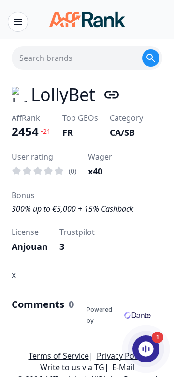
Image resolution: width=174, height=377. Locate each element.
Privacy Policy (121, 355)
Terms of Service (59, 355)
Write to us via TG (72, 367)
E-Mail (123, 367)
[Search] (151, 58)
